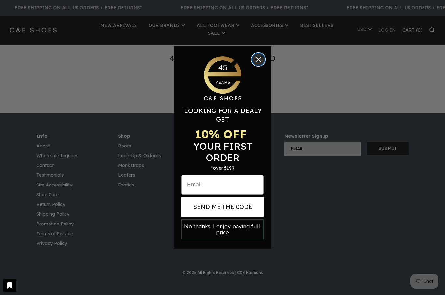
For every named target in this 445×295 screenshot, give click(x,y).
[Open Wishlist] (9, 285)
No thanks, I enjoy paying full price (222, 229)
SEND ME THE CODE (222, 207)
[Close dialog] (258, 59)
